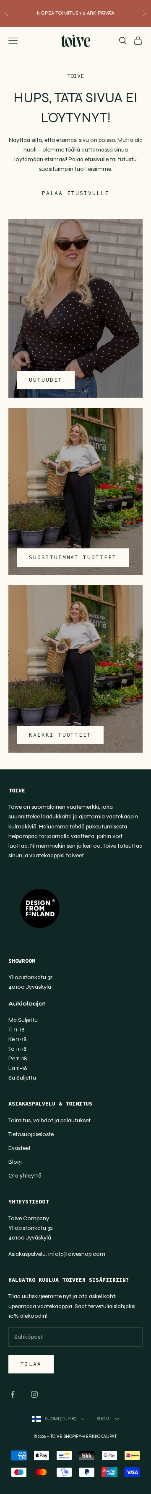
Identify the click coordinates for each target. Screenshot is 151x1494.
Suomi (103, 1419)
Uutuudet (45, 379)
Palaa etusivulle (75, 193)
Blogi (15, 1161)
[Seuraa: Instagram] (34, 1394)
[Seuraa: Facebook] (12, 1394)
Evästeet (19, 1148)
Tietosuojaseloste (31, 1134)
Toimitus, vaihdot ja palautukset (49, 1120)
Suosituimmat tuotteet (73, 557)
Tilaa (31, 1364)
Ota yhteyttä (25, 1175)
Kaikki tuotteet (60, 734)
